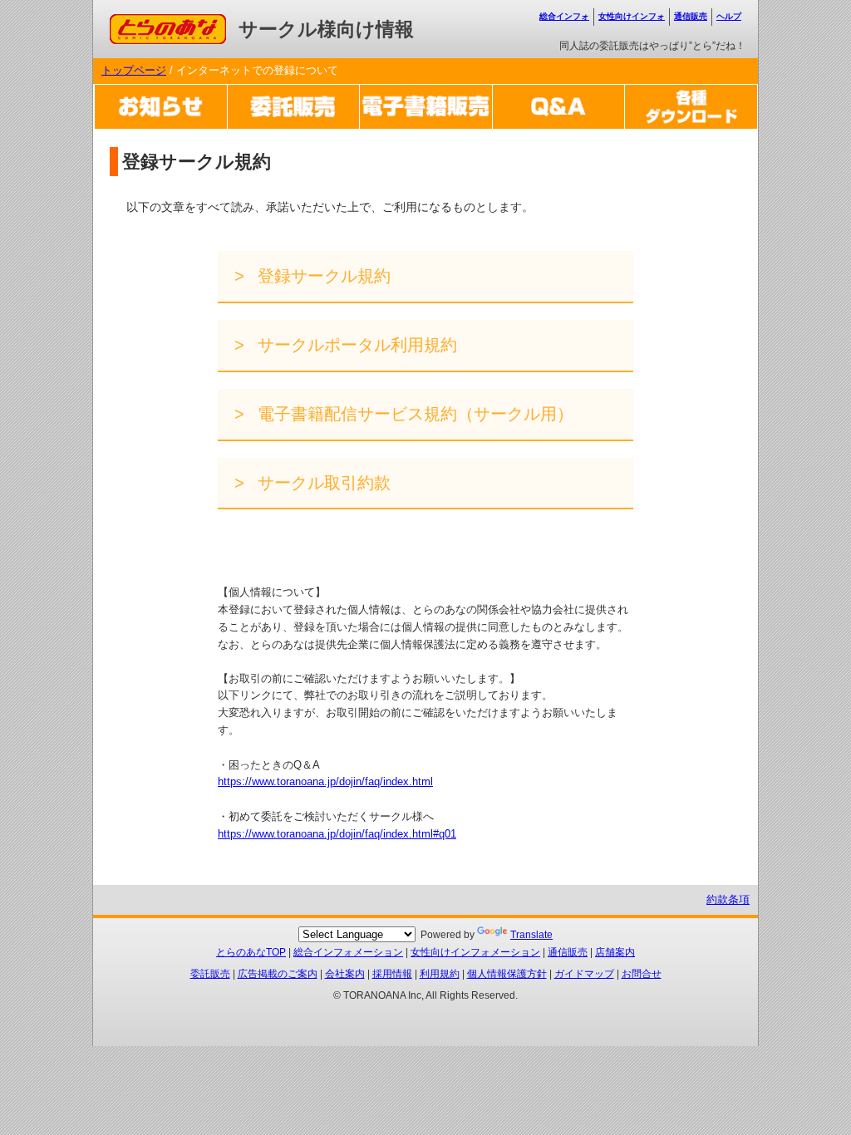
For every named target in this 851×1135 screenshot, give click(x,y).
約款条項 (728, 899)
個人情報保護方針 (507, 974)
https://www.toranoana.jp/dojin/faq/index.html (325, 781)
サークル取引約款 (322, 483)
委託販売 (210, 974)
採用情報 (392, 974)
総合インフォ (564, 16)
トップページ (133, 70)
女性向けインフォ (631, 16)
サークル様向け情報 (326, 29)
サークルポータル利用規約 (355, 345)
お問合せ (642, 974)
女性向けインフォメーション (475, 952)
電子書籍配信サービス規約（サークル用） (413, 414)
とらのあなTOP (251, 952)
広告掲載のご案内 (277, 974)
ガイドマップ (584, 974)
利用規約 (440, 974)
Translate (531, 935)
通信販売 (690, 16)
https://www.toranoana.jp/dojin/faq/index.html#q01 (337, 834)
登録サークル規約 (322, 276)
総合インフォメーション (348, 952)
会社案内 (345, 974)
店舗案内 (615, 952)
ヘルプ (728, 16)
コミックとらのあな (158, 22)
